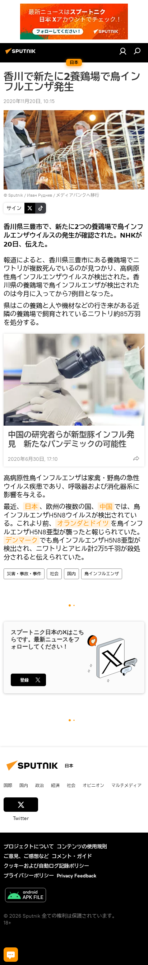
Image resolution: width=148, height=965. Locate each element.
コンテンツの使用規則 (82, 846)
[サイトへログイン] (123, 51)
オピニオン (93, 785)
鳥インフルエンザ (101, 573)
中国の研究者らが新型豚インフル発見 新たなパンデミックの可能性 (71, 439)
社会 (54, 573)
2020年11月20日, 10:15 (29, 101)
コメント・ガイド (72, 856)
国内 (71, 573)
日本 (31, 506)
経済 (55, 785)
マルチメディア (126, 785)
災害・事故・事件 (24, 573)
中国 (106, 506)
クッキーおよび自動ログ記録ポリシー (46, 866)
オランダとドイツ (83, 523)
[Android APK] (25, 896)
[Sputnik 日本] (22, 54)
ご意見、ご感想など (26, 856)
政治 (39, 785)
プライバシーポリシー (29, 875)
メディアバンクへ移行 (77, 195)
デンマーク (21, 540)
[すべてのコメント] (11, 954)
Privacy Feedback (76, 875)
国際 (8, 785)
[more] (136, 458)
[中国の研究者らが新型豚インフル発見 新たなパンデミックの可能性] (74, 380)
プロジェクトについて (29, 846)
